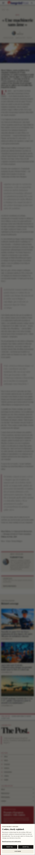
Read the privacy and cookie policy (11, 841)
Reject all (10, 847)
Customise (17, 851)
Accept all (26, 847)
